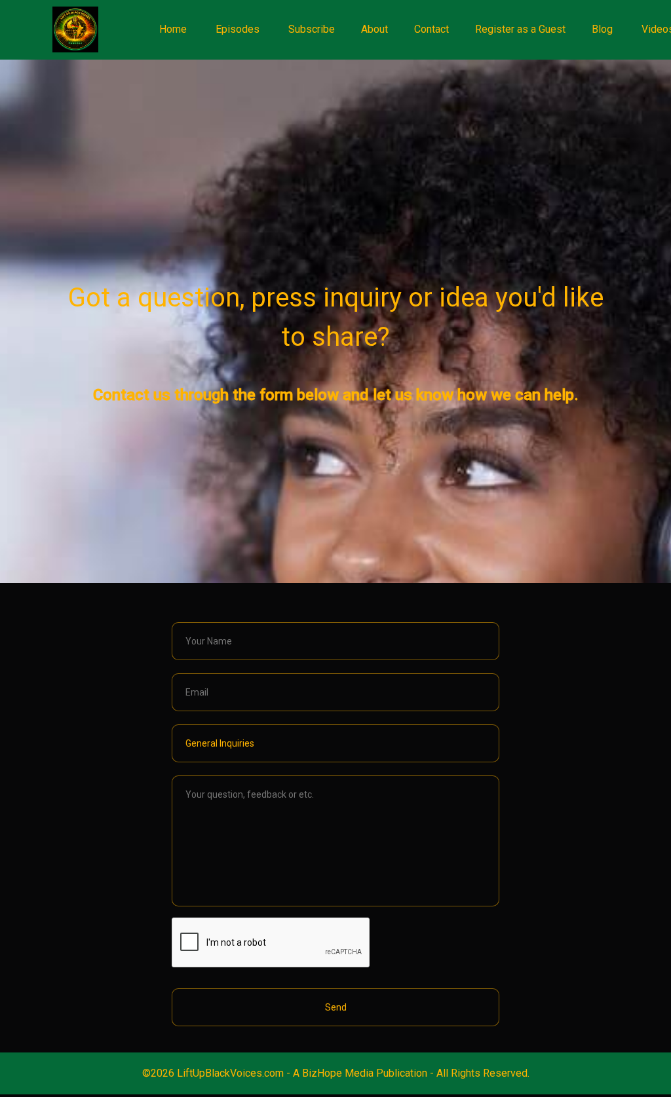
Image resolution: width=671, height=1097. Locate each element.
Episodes (237, 29)
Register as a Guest (520, 29)
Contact (431, 29)
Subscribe (311, 29)
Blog (602, 29)
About (374, 29)
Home (173, 29)
